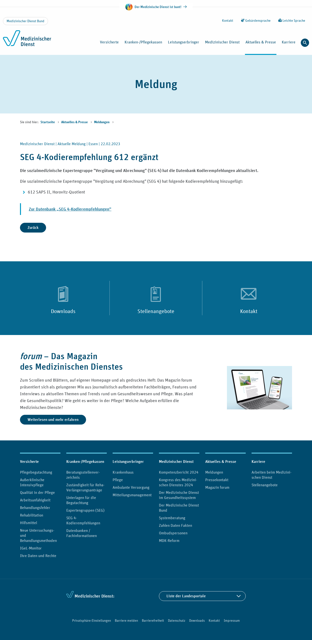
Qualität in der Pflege (37, 492)
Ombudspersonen (173, 532)
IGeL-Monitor (31, 548)
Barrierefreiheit (153, 620)
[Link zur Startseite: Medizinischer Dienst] (35, 41)
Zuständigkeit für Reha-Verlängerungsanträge (85, 487)
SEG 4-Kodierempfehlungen (83, 520)
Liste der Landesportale (186, 596)
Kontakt (227, 20)
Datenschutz (176, 620)
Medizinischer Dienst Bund (25, 21)
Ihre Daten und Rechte (38, 555)
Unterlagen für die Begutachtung (81, 500)
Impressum (232, 620)
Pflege (118, 479)
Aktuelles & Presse (74, 122)
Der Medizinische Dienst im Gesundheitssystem (179, 495)
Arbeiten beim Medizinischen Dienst (272, 475)
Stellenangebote (155, 311)
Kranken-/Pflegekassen (85, 461)
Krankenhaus (123, 472)
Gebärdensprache (257, 20)
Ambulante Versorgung (131, 487)
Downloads (63, 311)
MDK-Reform (169, 540)
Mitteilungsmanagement (132, 494)
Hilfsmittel (28, 522)
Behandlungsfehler (35, 507)
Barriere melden (126, 620)
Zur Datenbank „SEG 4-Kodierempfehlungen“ (70, 209)
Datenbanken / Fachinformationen (81, 533)
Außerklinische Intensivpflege (32, 482)
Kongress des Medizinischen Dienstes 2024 (178, 482)
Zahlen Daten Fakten (175, 525)
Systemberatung (172, 517)
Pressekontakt (216, 479)
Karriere (258, 461)
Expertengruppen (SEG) (85, 510)
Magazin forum (217, 487)
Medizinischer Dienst (176, 461)
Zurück (33, 227)
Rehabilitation (31, 515)
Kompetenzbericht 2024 (178, 472)
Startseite (48, 122)
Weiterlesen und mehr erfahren (53, 419)
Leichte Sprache (293, 20)
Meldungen (102, 122)
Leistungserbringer (128, 461)
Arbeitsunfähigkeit (35, 500)
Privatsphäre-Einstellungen (91, 620)
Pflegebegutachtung (36, 472)
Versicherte (29, 461)
